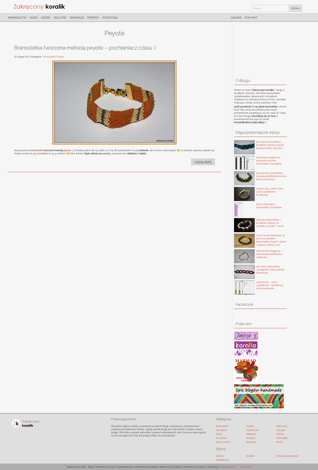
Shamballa (281, 438)
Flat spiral (221, 430)
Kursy (34, 17)
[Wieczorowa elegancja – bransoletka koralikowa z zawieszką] (239, 256)
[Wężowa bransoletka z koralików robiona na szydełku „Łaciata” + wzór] (239, 225)
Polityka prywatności (287, 455)
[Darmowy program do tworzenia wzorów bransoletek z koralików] (239, 163)
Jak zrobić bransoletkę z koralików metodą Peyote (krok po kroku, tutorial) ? (270, 145)
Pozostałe (110, 17)
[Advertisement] (102, 200)
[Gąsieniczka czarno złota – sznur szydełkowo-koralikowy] (239, 194)
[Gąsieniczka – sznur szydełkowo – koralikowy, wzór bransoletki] (239, 287)
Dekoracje (77, 17)
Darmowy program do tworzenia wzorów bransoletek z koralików (269, 160)
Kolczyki (60, 17)
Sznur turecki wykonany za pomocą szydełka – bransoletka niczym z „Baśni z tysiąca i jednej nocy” (271, 240)
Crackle (250, 426)
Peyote (60, 56)
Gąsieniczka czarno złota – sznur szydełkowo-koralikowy (270, 191)
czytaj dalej (203, 162)
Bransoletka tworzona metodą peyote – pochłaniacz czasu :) (85, 48)
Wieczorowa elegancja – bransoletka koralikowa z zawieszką (269, 254)
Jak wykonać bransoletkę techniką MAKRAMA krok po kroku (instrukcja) (271, 176)
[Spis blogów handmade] (259, 407)
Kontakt (251, 17)
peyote (67, 150)
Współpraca (222, 459)
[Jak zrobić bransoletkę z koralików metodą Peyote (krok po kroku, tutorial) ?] (239, 147)
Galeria (236, 17)
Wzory (46, 17)
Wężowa (250, 441)
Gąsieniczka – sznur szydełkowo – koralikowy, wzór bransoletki (270, 285)
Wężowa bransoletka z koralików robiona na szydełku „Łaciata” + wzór (270, 223)
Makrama (251, 434)
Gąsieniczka (252, 430)
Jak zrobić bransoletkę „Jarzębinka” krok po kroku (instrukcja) (270, 269)
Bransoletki (17, 17)
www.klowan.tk (227, 466)
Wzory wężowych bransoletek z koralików (269, 206)
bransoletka (36, 150)
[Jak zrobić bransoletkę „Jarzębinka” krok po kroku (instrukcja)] (239, 272)
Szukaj (295, 8)
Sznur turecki (223, 441)
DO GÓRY (245, 466)
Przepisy (93, 17)
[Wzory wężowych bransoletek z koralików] (239, 210)
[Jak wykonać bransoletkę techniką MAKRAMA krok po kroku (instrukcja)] (239, 178)
